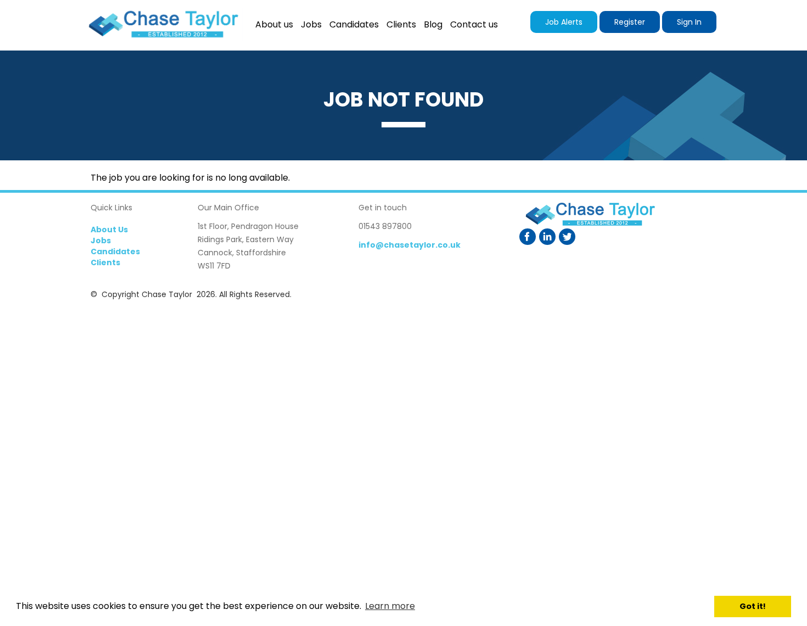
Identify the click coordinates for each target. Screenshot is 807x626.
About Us (109, 229)
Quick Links (111, 207)
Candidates (115, 251)
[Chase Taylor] (162, 25)
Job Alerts (563, 21)
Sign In (689, 21)
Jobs (101, 240)
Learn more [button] (390, 606)
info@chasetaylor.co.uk (409, 244)
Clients (105, 262)
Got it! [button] (752, 606)
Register (629, 21)
